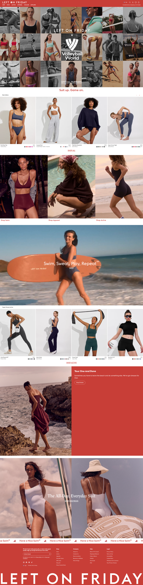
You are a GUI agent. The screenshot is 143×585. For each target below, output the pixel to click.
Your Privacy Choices (112, 562)
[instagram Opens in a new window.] (24, 562)
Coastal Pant (39, 145)
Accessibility (110, 556)
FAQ (91, 562)
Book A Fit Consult (94, 551)
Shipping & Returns (94, 554)
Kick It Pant (39, 357)
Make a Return (93, 556)
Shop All (58, 562)
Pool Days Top (4, 145)
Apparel (58, 556)
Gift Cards (58, 560)
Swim (57, 551)
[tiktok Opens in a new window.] (32, 562)
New (3, 5)
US (126, 2)
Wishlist (92, 558)
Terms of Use (110, 554)
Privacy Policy (39, 557)
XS (23, 141)
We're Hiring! (76, 560)
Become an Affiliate (78, 558)
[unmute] (137, 227)
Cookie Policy (110, 558)
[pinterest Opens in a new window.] (29, 562)
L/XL (104, 141)
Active (57, 554)
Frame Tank (75, 357)
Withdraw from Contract (112, 560)
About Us (75, 551)
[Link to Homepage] (14, 2)
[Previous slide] (136, 95)
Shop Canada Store (61, 565)
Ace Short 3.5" (111, 357)
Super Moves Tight (112, 145)
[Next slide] (139, 95)
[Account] (133, 2)
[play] (140, 227)
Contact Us (76, 554)
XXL (32, 141)
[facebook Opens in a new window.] (26, 562)
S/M (101, 141)
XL (30, 141)
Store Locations (77, 556)
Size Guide (92, 560)
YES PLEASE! (49, 554)
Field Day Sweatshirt (77, 145)
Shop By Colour (60, 558)
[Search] (130, 2)
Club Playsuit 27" (5, 357)
